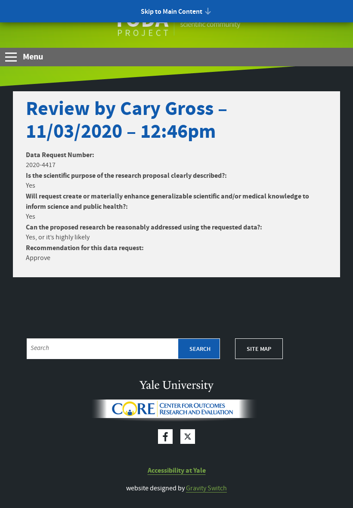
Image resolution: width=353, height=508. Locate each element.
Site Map (259, 349)
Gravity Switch (206, 488)
